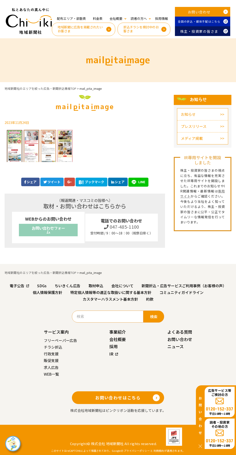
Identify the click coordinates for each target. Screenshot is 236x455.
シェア (31, 182)
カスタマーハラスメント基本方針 (110, 299)
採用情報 (161, 18)
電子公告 (17, 285)
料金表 (98, 18)
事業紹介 (117, 332)
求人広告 (51, 367)
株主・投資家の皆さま (199, 31)
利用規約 (158, 450)
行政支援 (51, 353)
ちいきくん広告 (67, 285)
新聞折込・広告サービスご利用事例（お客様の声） (184, 285)
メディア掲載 (192, 138)
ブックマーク (94, 182)
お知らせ (188, 114)
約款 (149, 299)
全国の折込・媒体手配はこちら (199, 21)
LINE (141, 182)
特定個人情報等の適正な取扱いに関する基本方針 (110, 292)
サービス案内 (56, 332)
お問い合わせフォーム (48, 230)
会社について (122, 285)
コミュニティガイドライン (181, 292)
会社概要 (117, 339)
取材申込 (95, 285)
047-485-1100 (124, 226)
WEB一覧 (51, 374)
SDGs (42, 285)
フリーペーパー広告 (60, 340)
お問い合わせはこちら (118, 398)
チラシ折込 (53, 347)
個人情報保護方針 (47, 292)
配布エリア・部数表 (71, 18)
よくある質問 (179, 332)
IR (111, 354)
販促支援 (51, 360)
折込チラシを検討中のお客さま (141, 29)
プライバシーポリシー (137, 450)
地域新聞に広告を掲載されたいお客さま (80, 29)
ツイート (53, 182)
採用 (113, 346)
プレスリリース (193, 126)
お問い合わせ (199, 11)
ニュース (175, 346)
